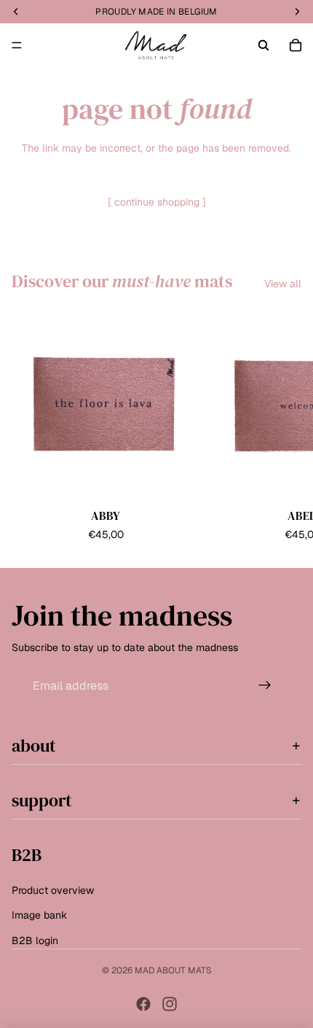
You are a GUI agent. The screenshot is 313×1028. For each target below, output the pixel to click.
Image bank (39, 915)
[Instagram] (169, 1004)
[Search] (263, 45)
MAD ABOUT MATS (173, 970)
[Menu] (16, 45)
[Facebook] (143, 1004)
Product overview (53, 890)
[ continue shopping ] (157, 202)
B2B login (35, 939)
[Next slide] (285, 427)
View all (282, 283)
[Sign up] (265, 685)
